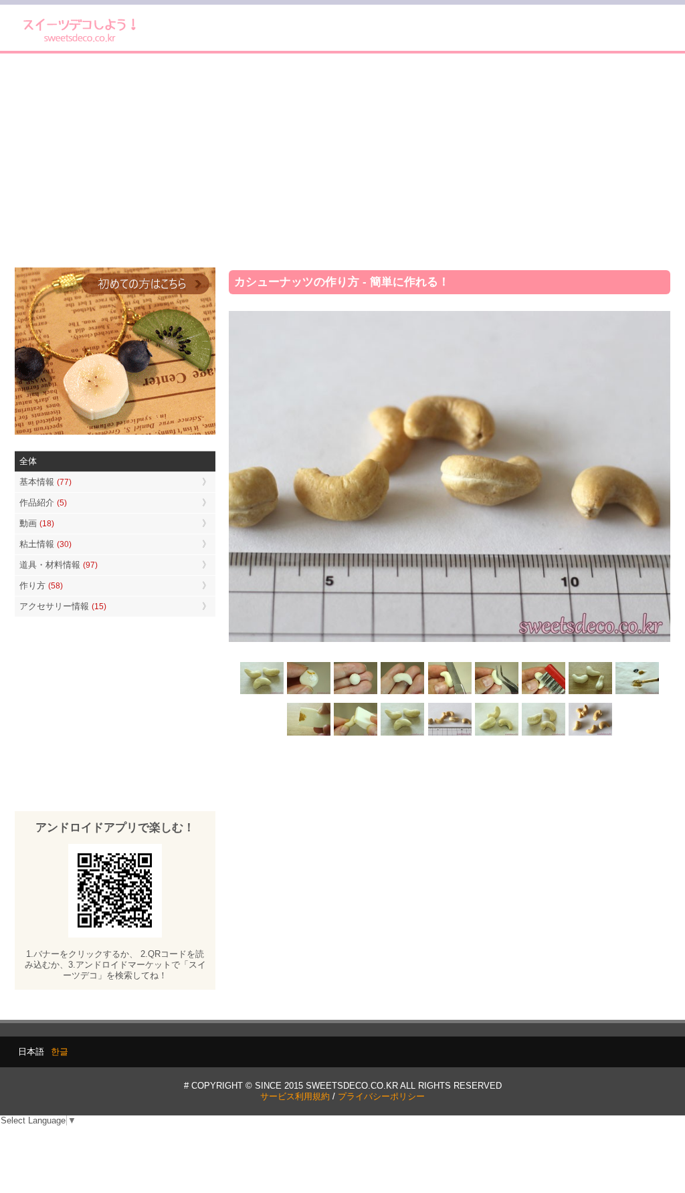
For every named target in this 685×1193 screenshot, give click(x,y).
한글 (59, 1052)
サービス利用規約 (295, 1096)
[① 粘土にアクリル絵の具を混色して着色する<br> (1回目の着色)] (309, 692)
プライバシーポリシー (381, 1096)
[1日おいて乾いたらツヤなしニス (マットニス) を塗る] (402, 734)
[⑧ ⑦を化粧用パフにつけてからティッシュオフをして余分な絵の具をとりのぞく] (309, 734)
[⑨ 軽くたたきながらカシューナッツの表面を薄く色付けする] (355, 734)
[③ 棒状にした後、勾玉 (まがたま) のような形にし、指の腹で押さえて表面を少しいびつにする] (402, 692)
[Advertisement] (342, 160)
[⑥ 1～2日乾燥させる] (590, 692)
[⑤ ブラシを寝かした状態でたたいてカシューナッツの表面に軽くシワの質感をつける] (543, 692)
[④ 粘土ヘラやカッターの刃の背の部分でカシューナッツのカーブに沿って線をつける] (449, 692)
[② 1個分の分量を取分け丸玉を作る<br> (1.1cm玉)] (355, 692)
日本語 (31, 1052)
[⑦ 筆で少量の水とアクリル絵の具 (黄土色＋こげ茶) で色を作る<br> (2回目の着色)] (636, 692)
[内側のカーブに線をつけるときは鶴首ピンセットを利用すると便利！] (496, 692)
